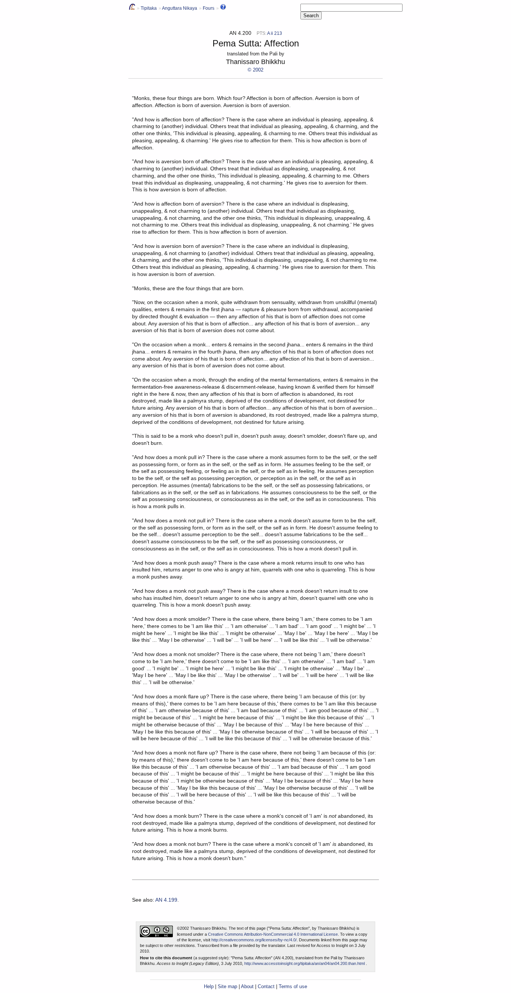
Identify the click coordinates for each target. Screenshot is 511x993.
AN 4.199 (166, 900)
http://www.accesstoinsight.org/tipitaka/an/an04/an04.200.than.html (304, 963)
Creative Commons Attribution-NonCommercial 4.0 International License (273, 934)
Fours (208, 8)
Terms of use (293, 986)
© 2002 (255, 70)
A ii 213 (274, 33)
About (247, 986)
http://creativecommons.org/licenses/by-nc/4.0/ (254, 940)
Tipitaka (149, 8)
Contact (266, 986)
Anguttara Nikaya (179, 8)
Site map (227, 986)
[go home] (132, 8)
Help (209, 986)
